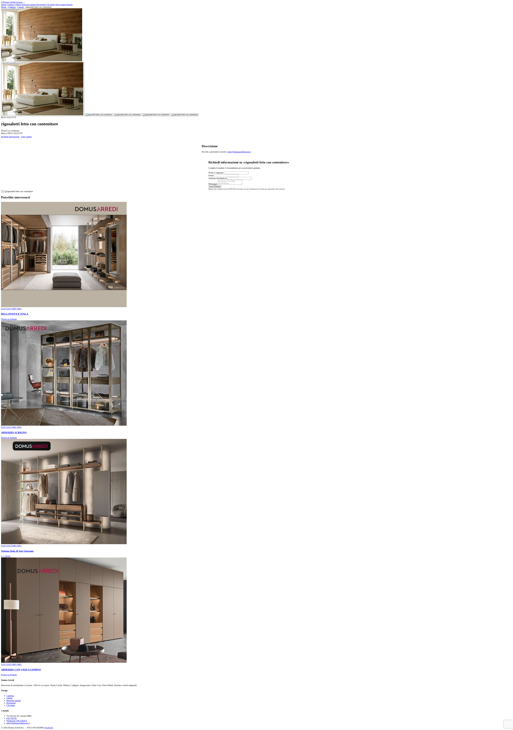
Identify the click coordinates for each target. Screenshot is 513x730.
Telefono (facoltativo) (217, 178)
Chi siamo (50, 4)
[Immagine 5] (185, 114)
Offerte (18, 4)
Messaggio (212, 184)
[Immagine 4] (156, 114)
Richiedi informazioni (10, 137)
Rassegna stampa (29, 4)
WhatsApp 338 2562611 (16, 721)
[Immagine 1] (42, 89)
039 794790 (11, 718)
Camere (20, 7)
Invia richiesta (214, 187)
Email (210, 175)
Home (3, 4)
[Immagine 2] (99, 114)
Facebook (49, 728)
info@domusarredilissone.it (239, 152)
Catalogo (10, 4)
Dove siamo (60, 4)
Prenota (69, 4)
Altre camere (26, 137)
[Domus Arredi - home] (12, 2)
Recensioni (41, 4)
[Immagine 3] (127, 114)
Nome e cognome (215, 173)
